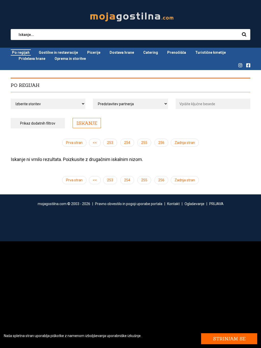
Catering (150, 52)
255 (144, 143)
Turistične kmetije (210, 52)
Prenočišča (176, 52)
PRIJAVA (216, 204)
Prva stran (74, 143)
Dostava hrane (122, 52)
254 (127, 143)
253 (110, 143)
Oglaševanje (194, 204)
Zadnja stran (185, 143)
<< (95, 143)
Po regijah (21, 52)
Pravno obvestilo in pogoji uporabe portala (128, 204)
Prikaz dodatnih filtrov (37, 123)
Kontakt (173, 204)
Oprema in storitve (70, 59)
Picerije (93, 52)
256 (161, 143)
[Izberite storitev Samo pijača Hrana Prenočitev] (48, 104)
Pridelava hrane (32, 59)
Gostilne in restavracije (58, 52)
